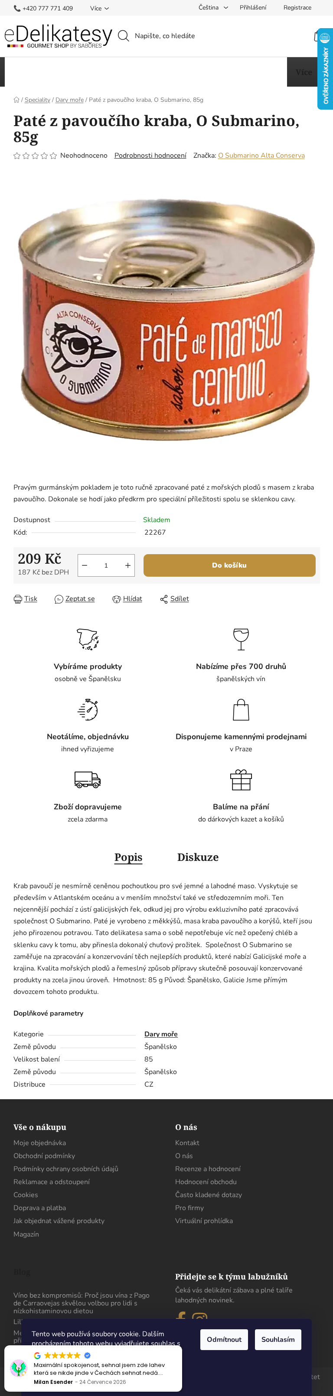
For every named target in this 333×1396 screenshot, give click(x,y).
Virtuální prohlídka (204, 1221)
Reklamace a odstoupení (51, 1182)
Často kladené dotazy (208, 1195)
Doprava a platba (39, 1208)
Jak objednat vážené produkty (58, 1221)
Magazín (26, 1234)
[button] (181, 1346)
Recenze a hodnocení (208, 1169)
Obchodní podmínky (44, 1156)
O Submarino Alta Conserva (261, 155)
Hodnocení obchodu (206, 1182)
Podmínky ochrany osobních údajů (65, 1169)
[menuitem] (39, 72)
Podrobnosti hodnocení (150, 155)
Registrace (297, 7)
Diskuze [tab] (198, 857)
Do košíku (229, 565)
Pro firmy (189, 1208)
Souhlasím (278, 1339)
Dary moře (161, 1034)
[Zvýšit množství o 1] (127, 565)
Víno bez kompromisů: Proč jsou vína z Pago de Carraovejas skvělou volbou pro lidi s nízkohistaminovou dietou (81, 1303)
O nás (184, 1156)
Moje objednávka (39, 1143)
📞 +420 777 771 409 (43, 8)
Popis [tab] (128, 857)
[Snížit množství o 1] (84, 565)
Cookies (25, 1195)
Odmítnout (224, 1339)
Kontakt (187, 1143)
